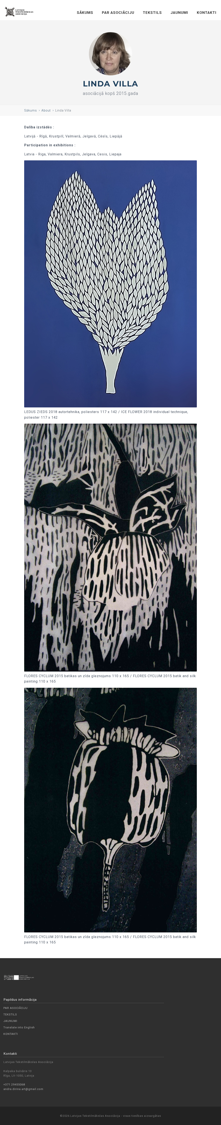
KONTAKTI (206, 12)
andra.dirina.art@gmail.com (23, 1089)
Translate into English (19, 1027)
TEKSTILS (152, 12)
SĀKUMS (85, 12)
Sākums (30, 110)
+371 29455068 (14, 1084)
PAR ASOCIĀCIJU (118, 12)
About (46, 110)
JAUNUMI (179, 12)
